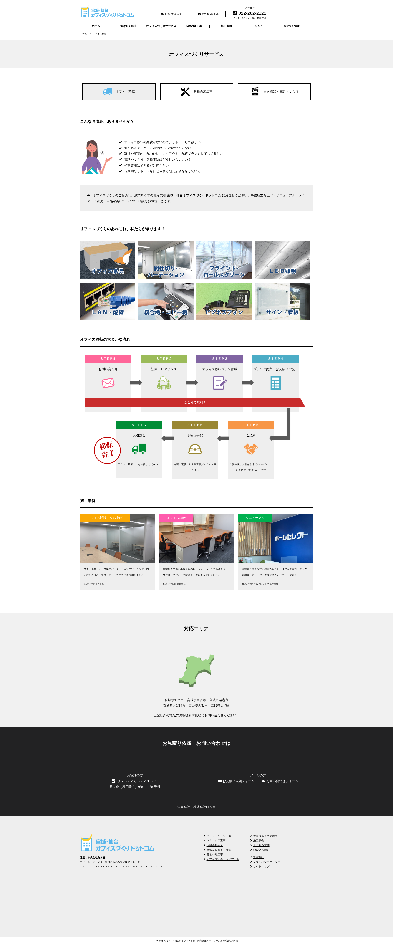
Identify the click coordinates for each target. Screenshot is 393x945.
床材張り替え (215, 845)
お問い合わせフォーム (282, 781)
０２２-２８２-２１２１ (137, 781)
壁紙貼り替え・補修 (219, 849)
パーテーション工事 (219, 836)
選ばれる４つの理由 (265, 836)
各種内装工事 (194, 26)
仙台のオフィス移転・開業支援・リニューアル (198, 940)
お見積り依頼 (173, 14)
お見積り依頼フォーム (238, 781)
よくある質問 (261, 845)
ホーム (96, 26)
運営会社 (250, 7)
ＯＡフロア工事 (216, 840)
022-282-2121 (252, 13)
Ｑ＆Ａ (259, 26)
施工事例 (226, 26)
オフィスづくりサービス (161, 26)
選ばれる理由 (128, 26)
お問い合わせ (211, 14)
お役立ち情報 (291, 26)
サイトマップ (261, 866)
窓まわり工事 (215, 854)
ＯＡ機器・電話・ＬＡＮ (280, 91)
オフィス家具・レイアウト (223, 859)
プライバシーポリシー (266, 862)
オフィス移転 (125, 91)
